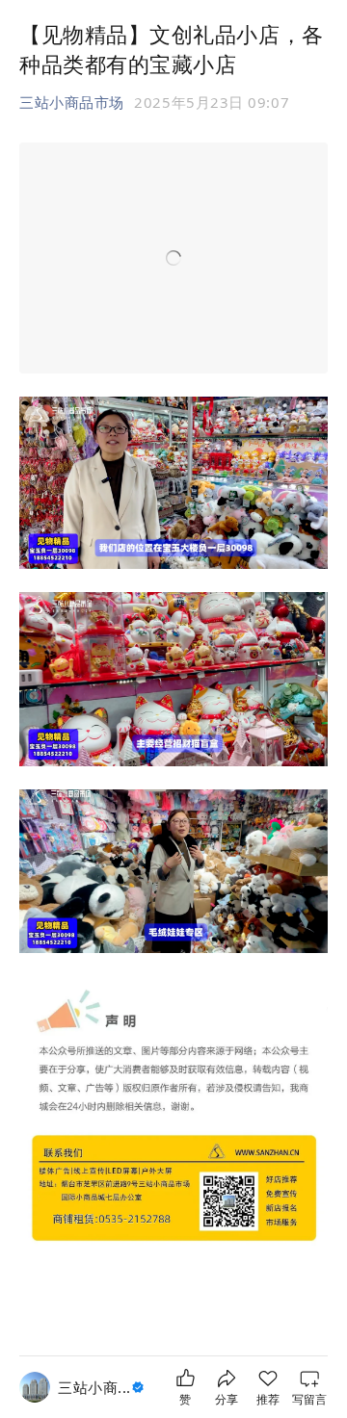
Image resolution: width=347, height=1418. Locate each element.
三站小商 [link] (94, 1387)
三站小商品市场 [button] (71, 102)
